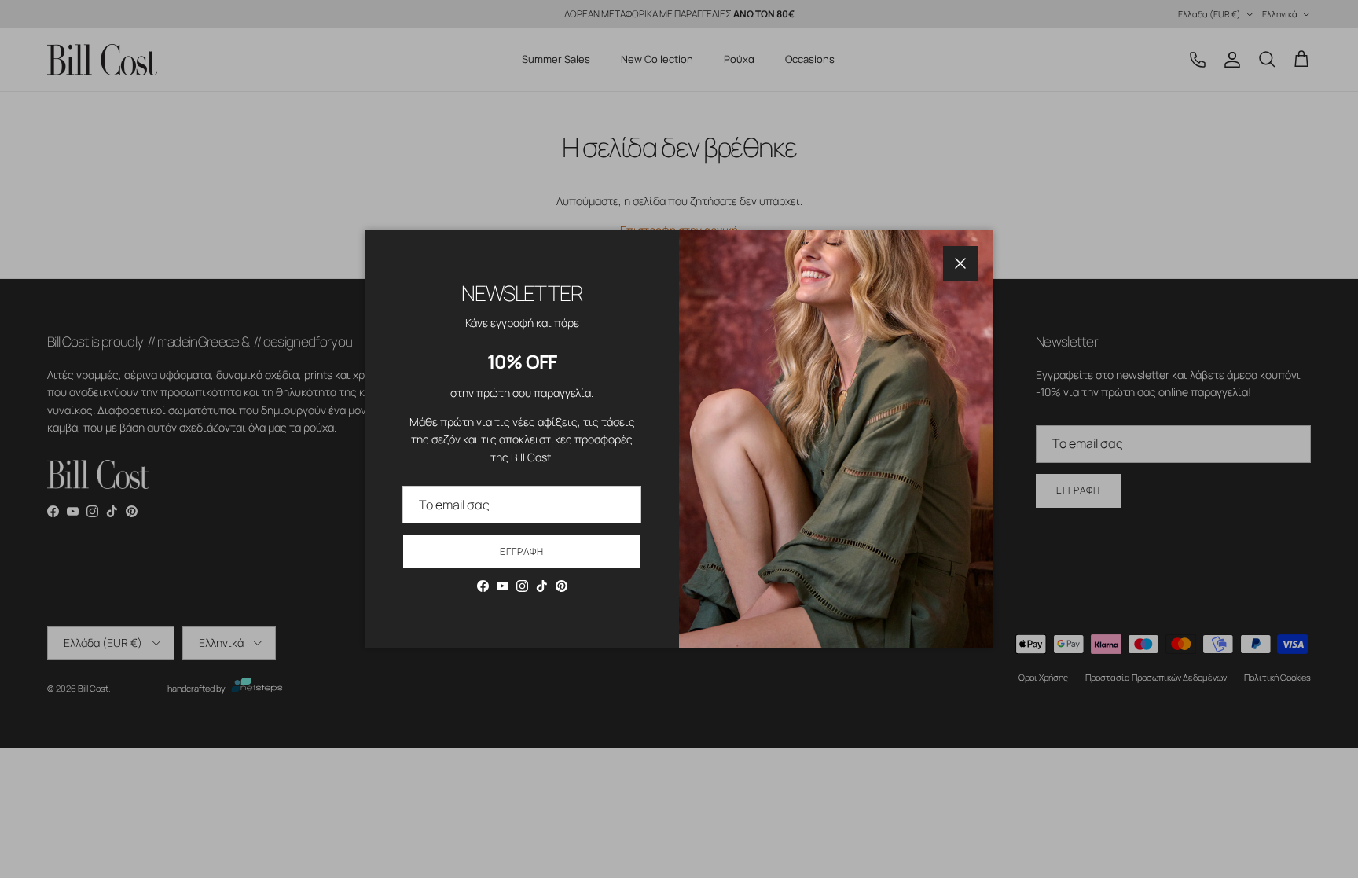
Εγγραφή (522, 551)
